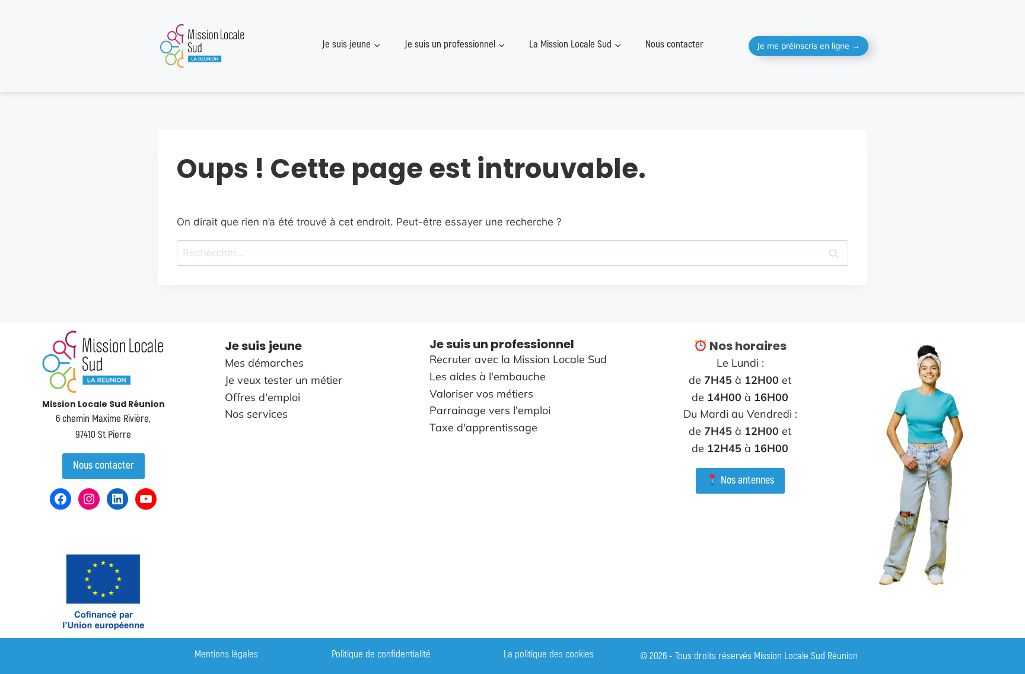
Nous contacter (674, 44)
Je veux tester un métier (283, 380)
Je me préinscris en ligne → (808, 45)
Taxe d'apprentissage (483, 427)
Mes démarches (264, 363)
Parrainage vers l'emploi (489, 410)
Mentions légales (226, 654)
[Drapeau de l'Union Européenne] (103, 591)
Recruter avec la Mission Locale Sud (518, 359)
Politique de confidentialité (381, 654)
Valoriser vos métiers (481, 393)
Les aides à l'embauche (487, 376)
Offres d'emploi (262, 397)
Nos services (256, 414)
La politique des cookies (549, 654)
